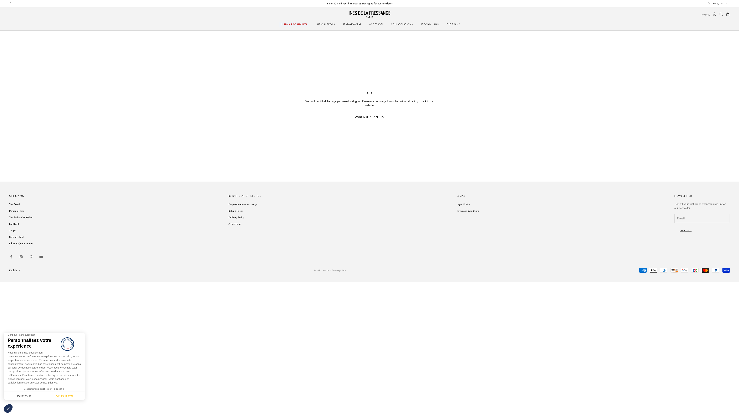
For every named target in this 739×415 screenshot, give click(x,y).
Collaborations (402, 24)
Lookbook (14, 224)
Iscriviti (686, 230)
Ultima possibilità (294, 24)
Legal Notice (463, 204)
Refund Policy (235, 211)
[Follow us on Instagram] (21, 257)
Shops (12, 230)
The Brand (14, 204)
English (13, 270)
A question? (234, 224)
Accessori (376, 24)
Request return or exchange (242, 204)
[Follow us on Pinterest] (31, 257)
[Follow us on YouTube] (41, 257)
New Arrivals (326, 24)
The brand (453, 24)
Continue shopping (369, 117)
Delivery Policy (236, 217)
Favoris (703, 14)
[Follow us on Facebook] (11, 257)
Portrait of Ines (16, 211)
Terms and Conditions (468, 211)
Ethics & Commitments (21, 243)
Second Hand (430, 24)
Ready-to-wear (352, 24)
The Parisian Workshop (21, 217)
